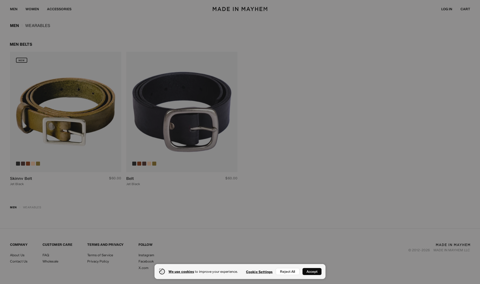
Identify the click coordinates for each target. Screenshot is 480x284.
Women (32, 9)
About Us (17, 255)
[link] (65, 119)
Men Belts (21, 44)
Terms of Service (100, 255)
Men (14, 9)
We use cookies (181, 272)
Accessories (59, 9)
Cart (465, 9)
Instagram (146, 255)
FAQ (45, 255)
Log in (446, 9)
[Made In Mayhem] (240, 9)
